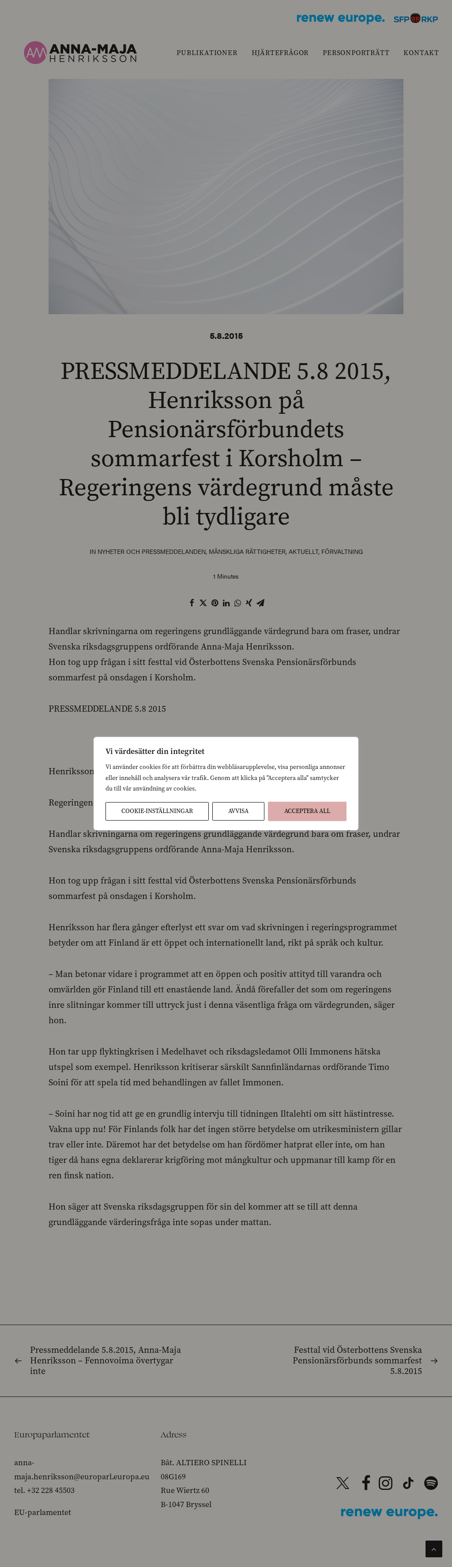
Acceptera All (307, 811)
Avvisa (238, 811)
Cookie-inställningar (157, 811)
